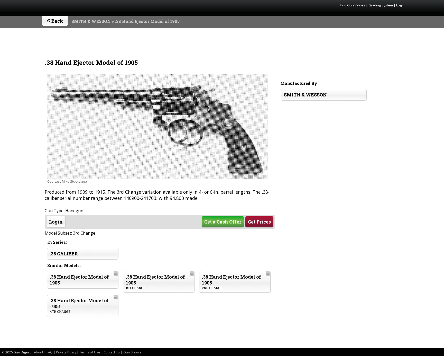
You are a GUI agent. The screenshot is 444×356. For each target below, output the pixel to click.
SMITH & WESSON (91, 21)
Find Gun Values (352, 5)
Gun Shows (132, 352)
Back (55, 20)
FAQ (50, 352)
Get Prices (259, 222)
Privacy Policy (66, 352)
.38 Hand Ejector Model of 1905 (83, 279)
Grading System (380, 5)
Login (400, 5)
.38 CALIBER (64, 254)
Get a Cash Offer (222, 222)
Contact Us (112, 352)
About (38, 352)
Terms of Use (89, 352)
